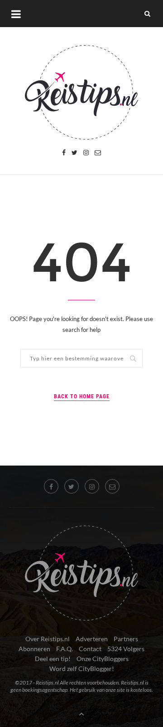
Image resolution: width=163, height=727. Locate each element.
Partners (126, 639)
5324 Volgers (125, 648)
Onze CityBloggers (103, 658)
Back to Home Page (82, 396)
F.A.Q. (64, 648)
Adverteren (92, 639)
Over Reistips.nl (47, 639)
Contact (90, 648)
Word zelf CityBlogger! (81, 668)
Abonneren (34, 648)
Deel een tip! (53, 658)
